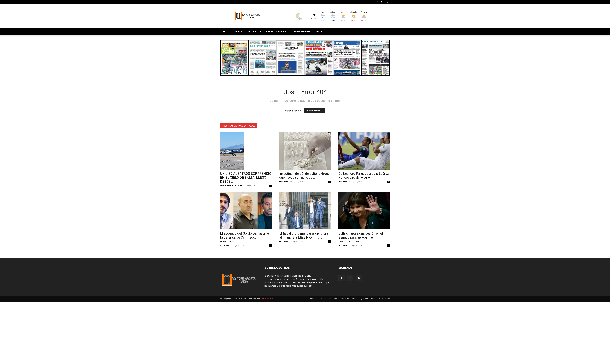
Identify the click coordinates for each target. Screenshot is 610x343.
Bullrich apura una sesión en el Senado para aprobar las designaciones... (360, 237)
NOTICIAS (253, 31)
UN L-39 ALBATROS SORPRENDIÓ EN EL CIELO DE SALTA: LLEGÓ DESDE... (245, 177)
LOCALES (239, 31)
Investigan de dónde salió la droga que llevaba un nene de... (304, 175)
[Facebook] (377, 2)
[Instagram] (382, 2)
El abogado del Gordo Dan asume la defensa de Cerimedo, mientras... (244, 237)
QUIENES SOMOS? (300, 31)
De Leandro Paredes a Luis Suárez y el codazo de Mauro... (363, 175)
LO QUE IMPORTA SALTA (231, 186)
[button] (385, 57)
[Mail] (387, 2)
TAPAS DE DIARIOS (276, 31)
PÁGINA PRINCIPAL (314, 111)
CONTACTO (321, 31)
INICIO (225, 31)
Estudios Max (267, 298)
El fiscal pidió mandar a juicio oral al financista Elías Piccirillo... (304, 235)
